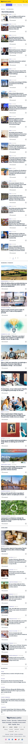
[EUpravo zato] (5, 1)
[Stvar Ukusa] (17, 731)
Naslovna (3, 9)
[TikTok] (19, 739)
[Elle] (20, 727)
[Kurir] (10, 727)
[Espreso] (15, 727)
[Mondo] (5, 727)
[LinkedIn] (12, 739)
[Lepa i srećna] (11, 729)
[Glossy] (6, 729)
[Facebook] (9, 739)
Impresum (7, 734)
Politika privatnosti (18, 736)
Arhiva (24, 736)
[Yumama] (11, 731)
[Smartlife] (16, 729)
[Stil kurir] (24, 727)
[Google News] (22, 739)
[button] (12, 20)
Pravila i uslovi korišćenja (8, 736)
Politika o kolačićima (18, 734)
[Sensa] (22, 729)
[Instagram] (5, 739)
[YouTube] (15, 739)
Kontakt (11, 734)
